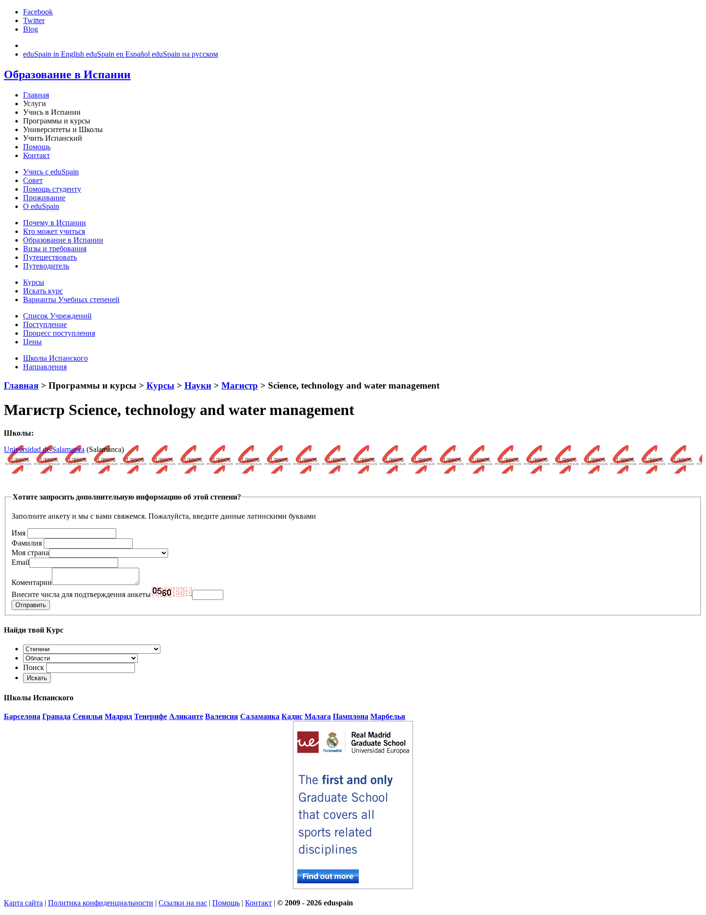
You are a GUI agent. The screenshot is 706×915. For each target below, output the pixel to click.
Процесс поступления (59, 333)
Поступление (45, 324)
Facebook (38, 12)
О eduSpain (41, 206)
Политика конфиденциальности (100, 903)
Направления (45, 367)
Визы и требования (54, 248)
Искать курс (43, 291)
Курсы (33, 282)
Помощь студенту (52, 189)
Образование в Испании (63, 240)
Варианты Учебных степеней (71, 299)
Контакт (36, 155)
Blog (30, 29)
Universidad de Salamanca (44, 449)
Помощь (36, 147)
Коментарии (32, 582)
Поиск (33, 667)
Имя (18, 533)
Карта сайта (23, 903)
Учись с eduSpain (51, 172)
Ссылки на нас (182, 903)
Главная (36, 95)
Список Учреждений (57, 316)
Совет (33, 180)
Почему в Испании (54, 223)
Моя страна (30, 553)
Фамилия (27, 543)
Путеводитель (46, 266)
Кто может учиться (54, 231)
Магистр (239, 385)
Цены (32, 342)
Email (20, 562)
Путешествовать (50, 257)
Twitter (34, 20)
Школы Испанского (55, 358)
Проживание (44, 198)
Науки (197, 385)
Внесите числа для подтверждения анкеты (81, 594)
